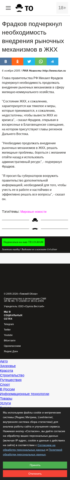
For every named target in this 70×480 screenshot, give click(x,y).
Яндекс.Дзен (11, 351)
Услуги (5, 403)
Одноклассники (12, 346)
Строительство (12, 375)
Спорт (5, 385)
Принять (35, 465)
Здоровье (8, 366)
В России (7, 389)
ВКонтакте (10, 340)
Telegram (9, 324)
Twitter (7, 330)
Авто (4, 361)
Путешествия (11, 380)
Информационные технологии (24, 394)
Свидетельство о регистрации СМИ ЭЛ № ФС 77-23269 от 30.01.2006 (25, 300)
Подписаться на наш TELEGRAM (23, 242)
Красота (6, 371)
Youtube (8, 335)
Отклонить (35, 473)
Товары (6, 398)
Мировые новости (33, 211)
